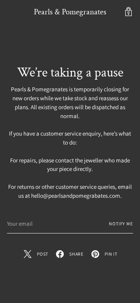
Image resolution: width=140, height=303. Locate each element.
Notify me (121, 223)
